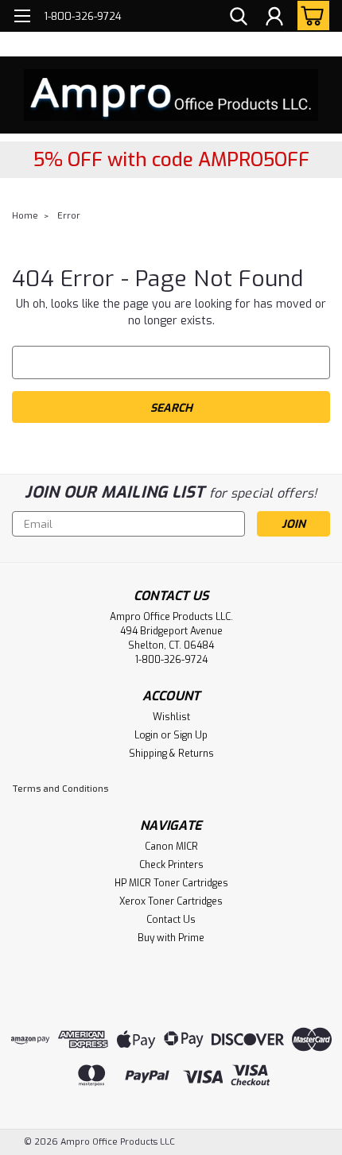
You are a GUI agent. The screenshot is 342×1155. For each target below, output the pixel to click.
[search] (239, 18)
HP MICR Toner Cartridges (171, 883)
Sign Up (190, 735)
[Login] (274, 18)
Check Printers (171, 864)
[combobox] (171, 362)
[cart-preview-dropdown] (310, 15)
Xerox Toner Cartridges (171, 901)
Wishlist (171, 717)
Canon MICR (171, 846)
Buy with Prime (171, 938)
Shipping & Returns (171, 753)
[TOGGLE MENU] (22, 18)
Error (68, 216)
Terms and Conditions (60, 789)
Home (25, 216)
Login (146, 735)
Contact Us (171, 919)
